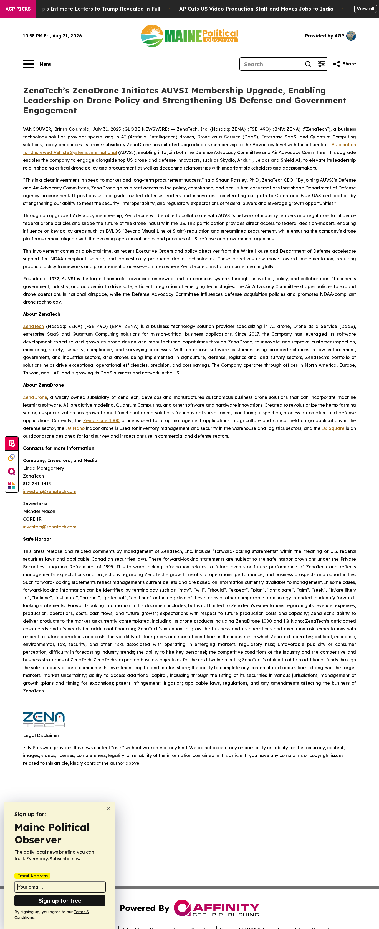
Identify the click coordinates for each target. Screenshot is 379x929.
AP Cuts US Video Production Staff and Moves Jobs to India (256, 9)
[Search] (308, 64)
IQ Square (333, 428)
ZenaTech (33, 326)
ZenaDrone (35, 397)
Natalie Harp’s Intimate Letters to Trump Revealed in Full (86, 9)
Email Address (32, 876)
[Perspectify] (11, 457)
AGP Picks (18, 9)
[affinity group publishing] (11, 471)
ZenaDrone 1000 (101, 420)
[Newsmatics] (11, 485)
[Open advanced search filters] (321, 64)
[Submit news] (11, 444)
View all (365, 8)
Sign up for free (60, 900)
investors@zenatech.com (49, 491)
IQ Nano (75, 428)
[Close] (108, 808)
